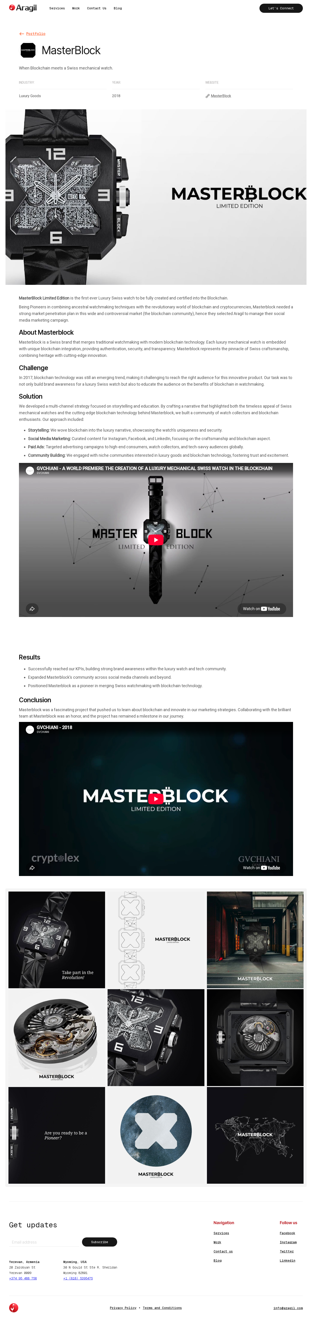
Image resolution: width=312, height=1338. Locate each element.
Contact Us (96, 8)
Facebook (287, 1233)
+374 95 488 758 (23, 1278)
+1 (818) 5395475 (78, 1278)
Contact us (223, 1251)
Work (76, 8)
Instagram (288, 1242)
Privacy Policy (123, 1308)
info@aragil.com (288, 1308)
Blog (118, 8)
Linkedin (287, 1260)
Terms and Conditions (162, 1308)
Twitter (287, 1251)
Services (57, 8)
